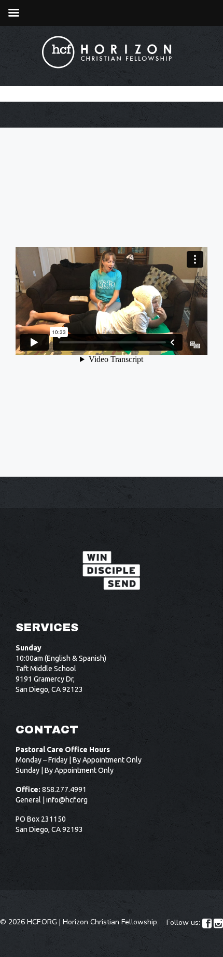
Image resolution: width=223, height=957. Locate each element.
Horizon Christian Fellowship (110, 922)
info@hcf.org (67, 800)
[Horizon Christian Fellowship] (107, 52)
